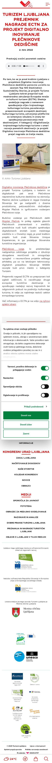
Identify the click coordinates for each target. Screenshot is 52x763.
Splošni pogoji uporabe (13, 749)
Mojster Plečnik (10, 221)
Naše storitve (26, 469)
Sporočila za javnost (26, 500)
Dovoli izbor (26, 424)
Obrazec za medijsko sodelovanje (26, 511)
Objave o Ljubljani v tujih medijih (26, 537)
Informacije (26, 443)
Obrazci (26, 486)
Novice (26, 480)
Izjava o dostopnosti (37, 746)
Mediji (26, 494)
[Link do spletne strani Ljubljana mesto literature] (26, 656)
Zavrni (26, 433)
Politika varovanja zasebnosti (36, 749)
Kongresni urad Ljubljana (26, 451)
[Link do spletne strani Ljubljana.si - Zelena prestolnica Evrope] (26, 638)
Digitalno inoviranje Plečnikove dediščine (24, 187)
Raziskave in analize (26, 517)
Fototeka (26, 506)
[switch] (45, 378)
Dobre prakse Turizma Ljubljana (26, 523)
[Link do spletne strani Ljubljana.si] (26, 612)
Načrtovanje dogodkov (26, 463)
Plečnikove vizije (13, 249)
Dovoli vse (26, 415)
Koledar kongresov (26, 474)
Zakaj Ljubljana (26, 458)
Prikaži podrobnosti (34, 406)
